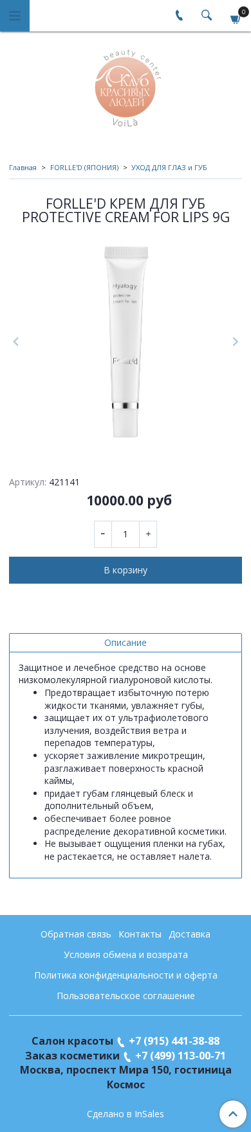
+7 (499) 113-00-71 (180, 1056)
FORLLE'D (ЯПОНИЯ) (84, 167)
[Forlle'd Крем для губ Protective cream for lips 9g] (125, 342)
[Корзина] (236, 18)
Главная (23, 167)
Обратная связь (76, 934)
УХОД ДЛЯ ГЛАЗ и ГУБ (169, 167)
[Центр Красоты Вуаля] (126, 85)
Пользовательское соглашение (126, 995)
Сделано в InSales (125, 1114)
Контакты (140, 934)
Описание (125, 642)
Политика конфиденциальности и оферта (126, 975)
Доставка (189, 934)
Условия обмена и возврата (126, 954)
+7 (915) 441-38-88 (174, 1041)
